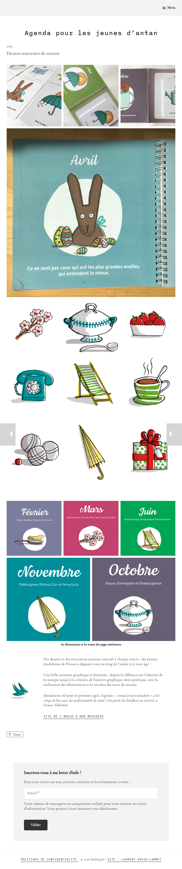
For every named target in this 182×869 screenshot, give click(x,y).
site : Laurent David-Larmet (134, 859)
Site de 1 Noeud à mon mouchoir (73, 716)
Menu (171, 8)
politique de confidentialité (50, 859)
